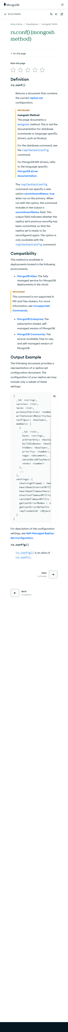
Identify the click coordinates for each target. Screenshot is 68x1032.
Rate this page (18, 63)
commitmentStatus (27, 212)
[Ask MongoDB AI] (56, 14)
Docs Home (16, 24)
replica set (36, 98)
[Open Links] (62, 4)
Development (33, 24)
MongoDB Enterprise (30, 319)
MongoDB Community (31, 334)
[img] (13, 70)
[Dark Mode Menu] (61, 14)
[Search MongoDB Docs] (51, 14)
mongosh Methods (51, 24)
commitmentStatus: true (39, 193)
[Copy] (54, 396)
